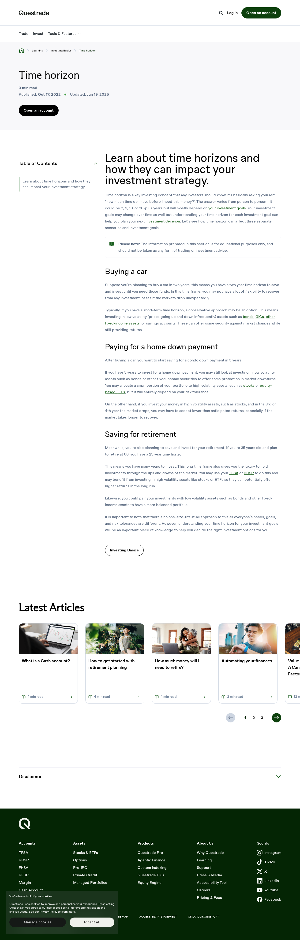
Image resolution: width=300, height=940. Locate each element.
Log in (232, 13)
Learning (37, 50)
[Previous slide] (230, 717)
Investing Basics (61, 50)
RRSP (249, 473)
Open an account (261, 13)
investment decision (163, 221)
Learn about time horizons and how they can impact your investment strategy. (56, 184)
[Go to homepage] (25, 823)
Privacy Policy (48, 911)
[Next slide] (276, 717)
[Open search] (221, 13)
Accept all (92, 922)
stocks (249, 385)
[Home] (21, 50)
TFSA (233, 473)
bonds (248, 316)
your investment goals (227, 208)
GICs (259, 316)
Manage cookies (38, 922)
